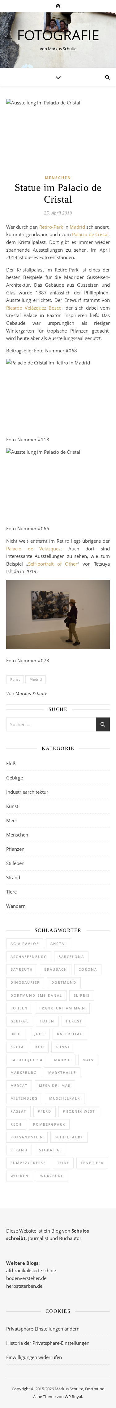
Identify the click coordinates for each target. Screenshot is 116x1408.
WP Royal (73, 1396)
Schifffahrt (69, 1137)
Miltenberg (24, 1098)
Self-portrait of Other (52, 564)
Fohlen (19, 1008)
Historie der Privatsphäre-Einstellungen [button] (47, 1343)
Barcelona (71, 956)
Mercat (19, 1085)
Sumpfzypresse (28, 1162)
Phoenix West (79, 1111)
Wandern (16, 906)
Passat (18, 1111)
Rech (16, 1124)
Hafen (47, 1021)
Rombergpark (49, 1124)
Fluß (10, 763)
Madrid (77, 227)
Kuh (39, 1046)
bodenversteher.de (26, 1278)
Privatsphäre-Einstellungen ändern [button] (42, 1329)
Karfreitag (70, 1033)
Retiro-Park (51, 227)
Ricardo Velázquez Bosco (34, 308)
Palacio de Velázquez (33, 548)
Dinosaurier (25, 982)
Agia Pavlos (25, 943)
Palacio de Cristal (90, 234)
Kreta (17, 1046)
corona (88, 969)
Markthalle (62, 1072)
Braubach (55, 969)
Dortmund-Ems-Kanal (36, 995)
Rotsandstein (27, 1137)
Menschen (58, 177)
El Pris (82, 995)
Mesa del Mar (55, 1085)
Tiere (11, 892)
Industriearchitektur (27, 792)
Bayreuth (22, 969)
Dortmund (63, 982)
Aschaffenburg (29, 956)
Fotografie (58, 35)
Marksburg (24, 1072)
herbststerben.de (24, 1286)
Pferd (44, 1111)
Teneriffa (92, 1162)
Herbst (74, 1021)
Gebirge (14, 778)
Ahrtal (58, 943)
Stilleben (15, 863)
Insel (17, 1033)
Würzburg (52, 1175)
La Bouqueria (27, 1059)
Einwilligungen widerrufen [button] (34, 1357)
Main (88, 1059)
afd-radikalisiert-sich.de (31, 1270)
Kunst (15, 679)
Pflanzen (15, 849)
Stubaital (50, 1150)
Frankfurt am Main (62, 1008)
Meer (11, 820)
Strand (13, 877)
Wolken (20, 1175)
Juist (39, 1033)
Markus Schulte (31, 693)
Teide (63, 1162)
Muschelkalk (64, 1098)
